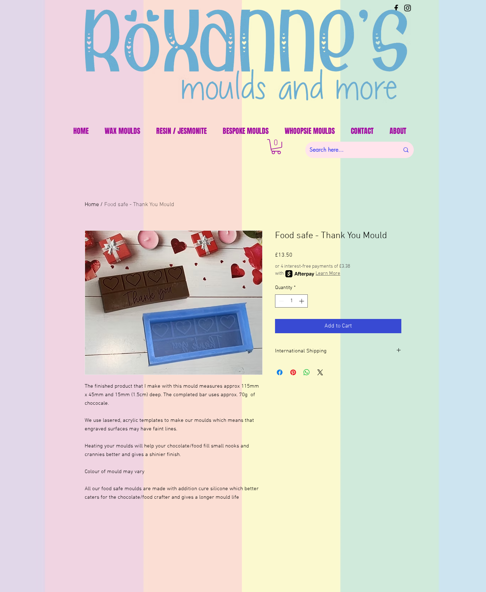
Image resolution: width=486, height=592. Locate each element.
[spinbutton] (291, 301)
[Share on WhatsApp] (306, 372)
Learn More (328, 274)
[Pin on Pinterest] (293, 372)
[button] (276, 146)
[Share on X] (320, 372)
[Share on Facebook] (279, 372)
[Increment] (302, 301)
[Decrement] (280, 301)
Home (92, 204)
